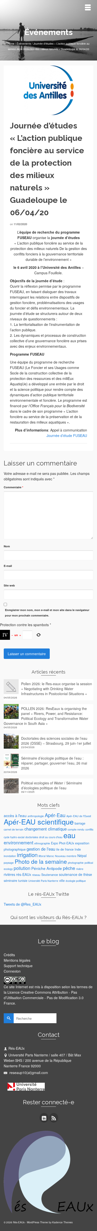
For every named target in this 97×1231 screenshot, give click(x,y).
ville (62, 880)
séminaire (10, 880)
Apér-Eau (55, 815)
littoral (42, 856)
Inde (78, 849)
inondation (10, 856)
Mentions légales (17, 960)
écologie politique (76, 881)
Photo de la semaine (41, 861)
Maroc (50, 856)
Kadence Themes (62, 1222)
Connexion (12, 971)
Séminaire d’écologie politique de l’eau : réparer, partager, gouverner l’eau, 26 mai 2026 (54, 763)
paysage (9, 862)
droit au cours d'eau (50, 837)
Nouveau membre (65, 856)
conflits (89, 829)
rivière (79, 869)
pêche (69, 868)
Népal (82, 855)
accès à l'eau (15, 815)
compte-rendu (76, 829)
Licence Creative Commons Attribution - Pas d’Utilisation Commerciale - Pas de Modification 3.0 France (44, 998)
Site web (9, 585)
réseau (36, 875)
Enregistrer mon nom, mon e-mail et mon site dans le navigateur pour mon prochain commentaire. (47, 612)
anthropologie (36, 816)
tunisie (22, 880)
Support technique (18, 965)
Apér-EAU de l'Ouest (78, 816)
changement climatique (45, 829)
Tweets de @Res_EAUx (22, 904)
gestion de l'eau (41, 849)
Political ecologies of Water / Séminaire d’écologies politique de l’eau (51, 785)
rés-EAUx (23, 874)
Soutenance (49, 874)
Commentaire (13, 487)
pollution (22, 868)
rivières (9, 874)
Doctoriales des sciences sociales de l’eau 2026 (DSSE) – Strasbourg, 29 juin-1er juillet (56, 741)
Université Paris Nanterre (43, 881)
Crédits (9, 954)
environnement (18, 842)
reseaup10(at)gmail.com (28, 1072)
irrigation (27, 855)
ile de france (65, 849)
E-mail (8, 566)
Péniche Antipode (46, 868)
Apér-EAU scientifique (39, 821)
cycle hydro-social (14, 837)
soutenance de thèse (75, 874)
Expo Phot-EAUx (62, 843)
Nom (7, 546)
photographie (76, 862)
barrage (80, 823)
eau (69, 835)
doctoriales (31, 837)
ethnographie (42, 843)
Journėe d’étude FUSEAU (67, 435)
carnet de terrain (13, 829)
